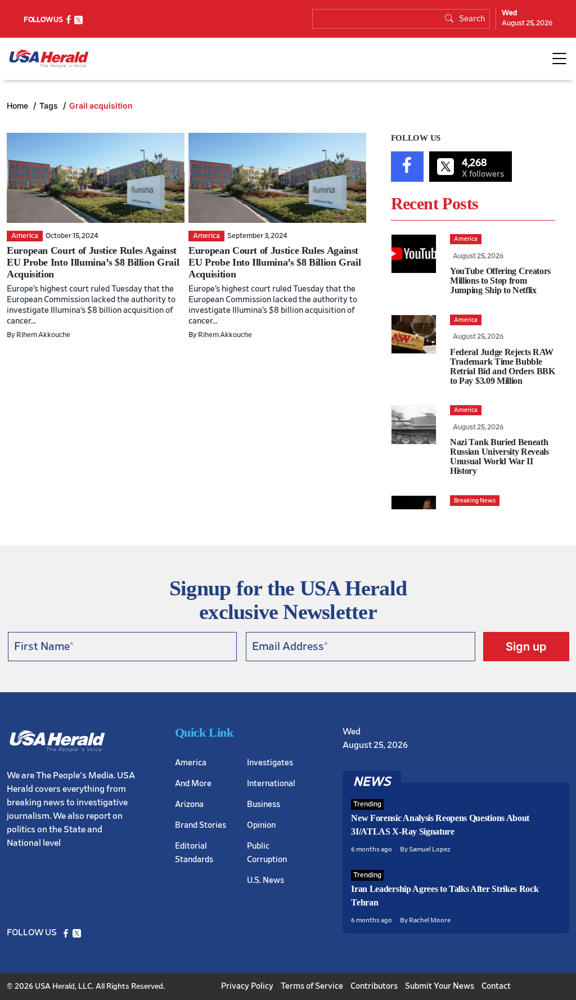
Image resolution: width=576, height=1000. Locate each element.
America (190, 763)
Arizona (189, 804)
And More (193, 783)
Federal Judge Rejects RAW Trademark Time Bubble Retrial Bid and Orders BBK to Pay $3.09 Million (502, 366)
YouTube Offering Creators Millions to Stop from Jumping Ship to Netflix (500, 280)
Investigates (270, 763)
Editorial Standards (194, 853)
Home (18, 105)
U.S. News (265, 880)
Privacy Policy (247, 986)
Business (263, 804)
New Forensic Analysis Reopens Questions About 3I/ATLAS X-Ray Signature (440, 824)
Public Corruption (267, 853)
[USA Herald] (49, 59)
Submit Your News (439, 986)
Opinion (261, 825)
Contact (496, 986)
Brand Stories (200, 825)
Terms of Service (312, 986)
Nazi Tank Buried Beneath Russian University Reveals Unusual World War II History (499, 456)
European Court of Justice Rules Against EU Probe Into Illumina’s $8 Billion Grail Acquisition (93, 262)
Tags (49, 105)
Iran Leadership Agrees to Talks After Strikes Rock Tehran (444, 895)
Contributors (374, 986)
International (271, 783)
